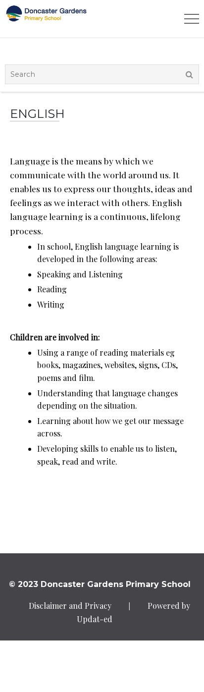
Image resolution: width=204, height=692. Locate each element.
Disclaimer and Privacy (70, 605)
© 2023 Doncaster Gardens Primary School (100, 584)
